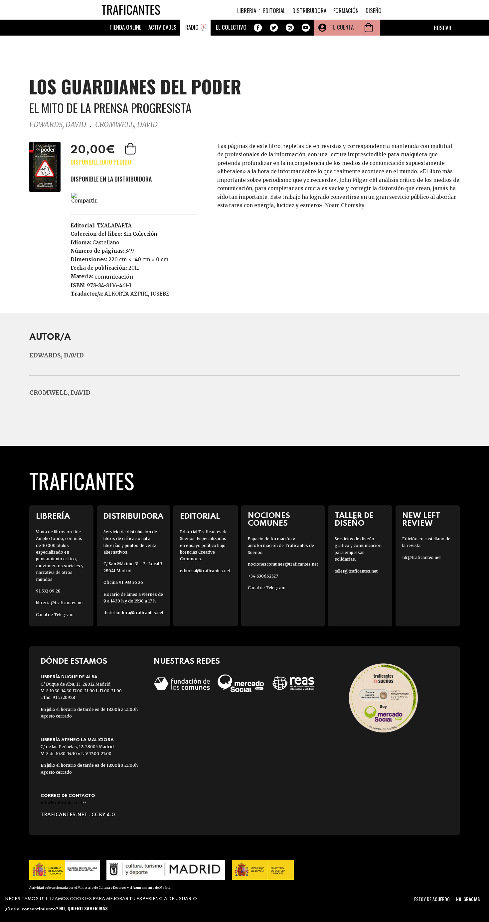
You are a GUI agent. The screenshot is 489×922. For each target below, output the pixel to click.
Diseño (374, 10)
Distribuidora (309, 10)
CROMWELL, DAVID (126, 124)
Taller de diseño (354, 519)
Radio (192, 27)
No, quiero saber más (83, 907)
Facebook (258, 27)
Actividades (162, 27)
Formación (346, 10)
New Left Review (421, 519)
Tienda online (125, 27)
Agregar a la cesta (131, 149)
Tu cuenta (342, 27)
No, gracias (468, 898)
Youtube (306, 27)
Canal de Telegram (55, 614)
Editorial (274, 10)
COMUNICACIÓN (113, 276)
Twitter (274, 27)
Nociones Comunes (269, 519)
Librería (53, 516)
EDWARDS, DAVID (57, 124)
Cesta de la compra (369, 27)
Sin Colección (140, 234)
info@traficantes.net (63, 802)
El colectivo (231, 27)
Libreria (246, 10)
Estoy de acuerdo (432, 898)
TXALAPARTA (114, 225)
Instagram (290, 27)
